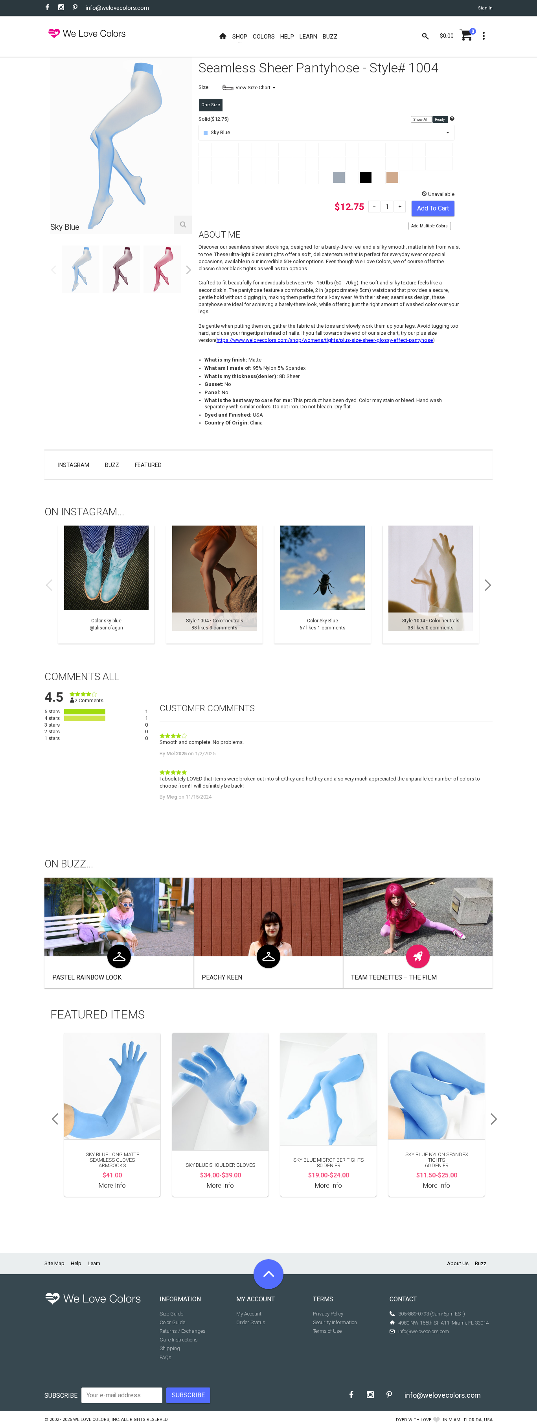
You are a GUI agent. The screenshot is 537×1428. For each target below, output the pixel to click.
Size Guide (171, 1314)
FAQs (165, 1357)
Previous (53, 270)
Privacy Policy (328, 1314)
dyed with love (413, 1419)
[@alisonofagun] (106, 585)
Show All (421, 120)
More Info (112, 1185)
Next (188, 270)
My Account (248, 1314)
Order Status (250, 1322)
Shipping (170, 1348)
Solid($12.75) (214, 119)
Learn (94, 1263)
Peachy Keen (222, 977)
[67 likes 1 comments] (322, 585)
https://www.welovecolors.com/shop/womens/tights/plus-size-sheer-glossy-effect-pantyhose (325, 340)
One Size (210, 104)
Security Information (335, 1322)
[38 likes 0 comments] (430, 585)
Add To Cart (433, 208)
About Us (458, 1263)
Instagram (73, 465)
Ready (440, 120)
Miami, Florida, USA (471, 1419)
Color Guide (172, 1322)
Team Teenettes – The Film (394, 977)
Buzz (112, 465)
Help (76, 1263)
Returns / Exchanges (183, 1331)
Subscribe (60, 1395)
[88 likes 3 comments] (214, 585)
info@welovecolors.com (117, 7)
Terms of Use (327, 1331)
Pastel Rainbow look (86, 977)
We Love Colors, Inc (96, 1419)
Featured (148, 465)
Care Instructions (179, 1340)
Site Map (54, 1263)
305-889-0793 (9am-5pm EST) (431, 1314)
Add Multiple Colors (429, 226)
